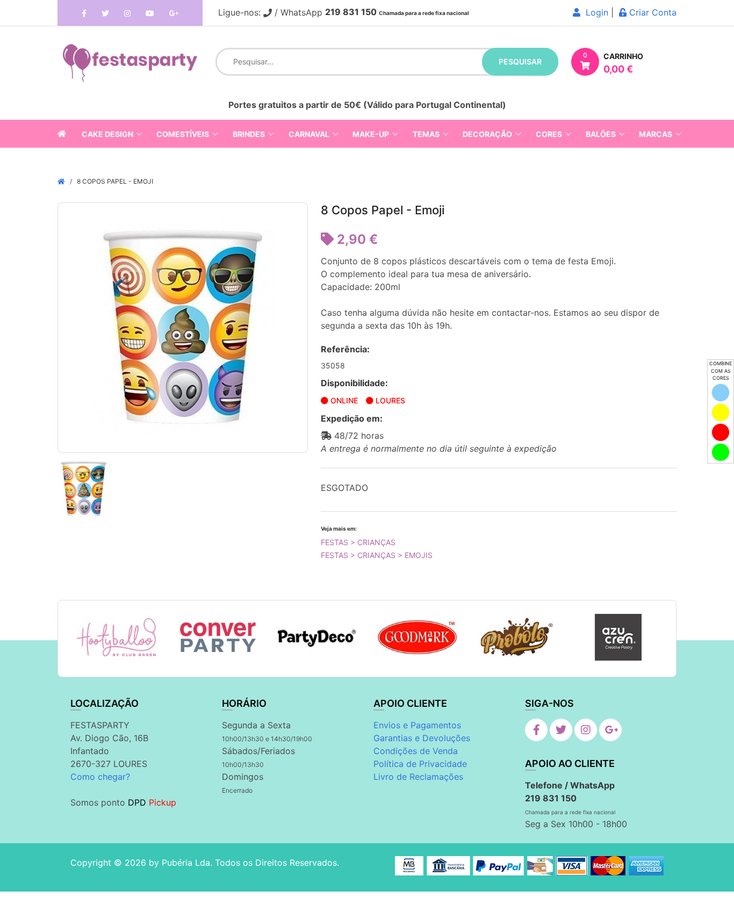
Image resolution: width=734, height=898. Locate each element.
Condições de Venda (415, 750)
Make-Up (370, 134)
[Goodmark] (417, 637)
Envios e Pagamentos (417, 725)
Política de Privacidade (420, 763)
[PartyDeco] (317, 637)
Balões (601, 134)
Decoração (487, 134)
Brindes (249, 134)
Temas (426, 134)
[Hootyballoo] (116, 637)
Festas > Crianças (358, 542)
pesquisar (520, 61)
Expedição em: (352, 418)
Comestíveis (182, 134)
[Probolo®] (517, 637)
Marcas (655, 134)
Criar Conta (652, 12)
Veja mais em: (339, 528)
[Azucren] (618, 637)
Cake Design (107, 134)
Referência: (345, 349)
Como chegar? (100, 776)
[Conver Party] (216, 637)
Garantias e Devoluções (421, 738)
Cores (549, 134)
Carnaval (309, 134)
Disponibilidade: (354, 383)
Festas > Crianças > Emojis (377, 555)
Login (594, 12)
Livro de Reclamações (418, 776)
